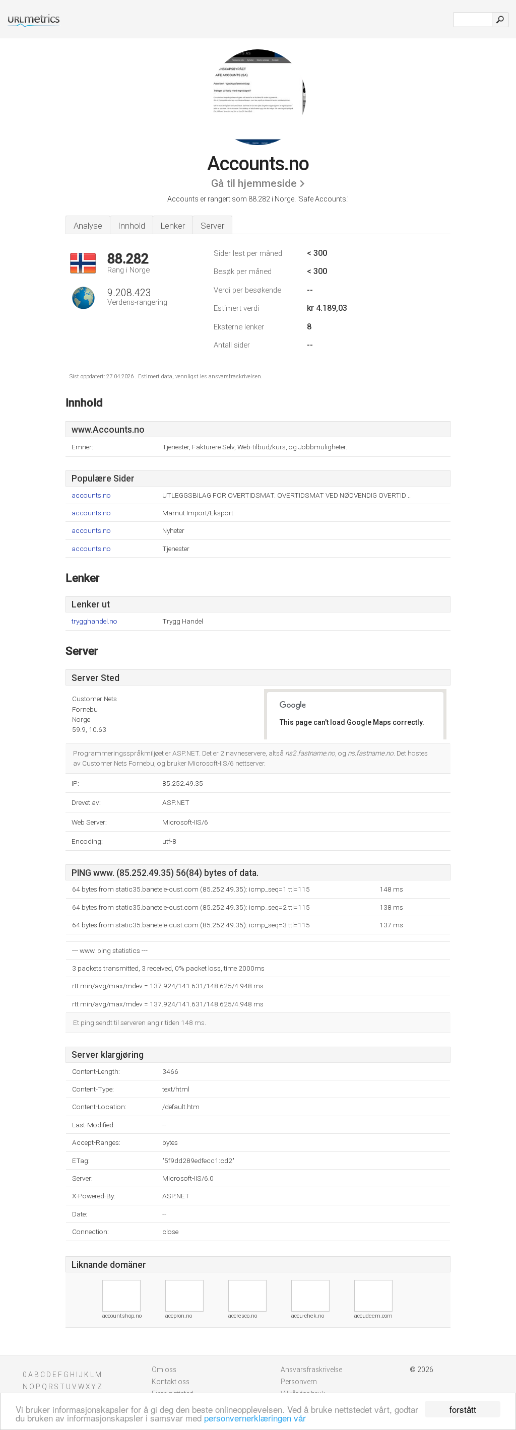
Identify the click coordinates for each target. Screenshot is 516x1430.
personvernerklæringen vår (255, 1417)
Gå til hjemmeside (254, 183)
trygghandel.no (94, 621)
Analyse (88, 226)
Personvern (299, 1382)
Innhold (131, 226)
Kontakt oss (170, 1382)
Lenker (173, 226)
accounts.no (91, 495)
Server (212, 226)
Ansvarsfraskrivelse (311, 1370)
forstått (462, 1409)
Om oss (164, 1370)
